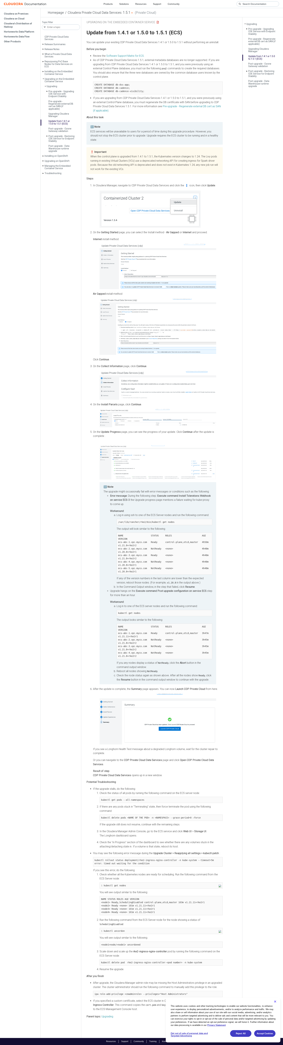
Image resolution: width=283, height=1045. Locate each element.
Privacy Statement (216, 1025)
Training (153, 1041)
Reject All (241, 1033)
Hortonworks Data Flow (16, 36)
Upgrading (52, 86)
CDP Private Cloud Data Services (57, 38)
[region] (223, 1020)
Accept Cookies (265, 1033)
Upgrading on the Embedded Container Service (59, 80)
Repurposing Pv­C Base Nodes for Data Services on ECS (59, 64)
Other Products (12, 41)
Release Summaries (55, 44)
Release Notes (52, 49)
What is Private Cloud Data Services (58, 55)
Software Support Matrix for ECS (125, 55)
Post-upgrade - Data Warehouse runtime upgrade (58, 148)
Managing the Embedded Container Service (58, 167)
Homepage (56, 13)
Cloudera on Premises (16, 13)
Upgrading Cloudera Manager (58, 115)
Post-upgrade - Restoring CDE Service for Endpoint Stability (61, 139)
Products (108, 4)
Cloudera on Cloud (14, 18)
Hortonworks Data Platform (19, 31)
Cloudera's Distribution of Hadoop (18, 25)
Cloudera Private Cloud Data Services (95, 13)
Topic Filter (47, 22)
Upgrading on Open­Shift (57, 161)
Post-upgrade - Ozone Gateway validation (59, 129)
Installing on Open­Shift (56, 156)
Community (173, 4)
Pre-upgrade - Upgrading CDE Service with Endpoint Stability (61, 94)
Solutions (124, 4)
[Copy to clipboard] (220, 886)
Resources (140, 4)
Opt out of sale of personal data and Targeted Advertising (189, 1034)
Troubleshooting (53, 173)
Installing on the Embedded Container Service (59, 72)
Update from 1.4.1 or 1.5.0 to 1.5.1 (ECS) (59, 122)
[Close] (275, 1001)
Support (157, 4)
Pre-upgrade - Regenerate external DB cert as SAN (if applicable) (60, 105)
